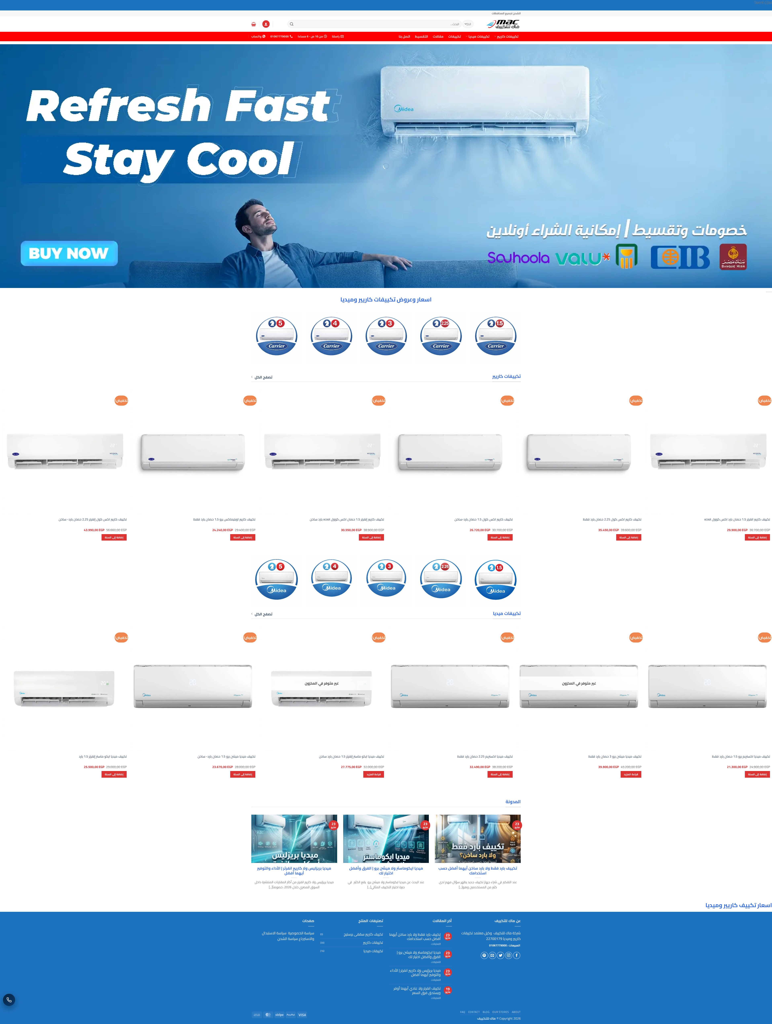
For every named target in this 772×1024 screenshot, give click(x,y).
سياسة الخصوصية (300, 933)
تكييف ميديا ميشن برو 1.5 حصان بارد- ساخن (226, 756)
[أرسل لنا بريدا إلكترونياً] (492, 955)
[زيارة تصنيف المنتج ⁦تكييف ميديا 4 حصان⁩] (331, 580)
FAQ (462, 1012)
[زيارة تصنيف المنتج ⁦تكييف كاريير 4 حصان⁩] (331, 337)
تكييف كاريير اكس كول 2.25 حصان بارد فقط (612, 519)
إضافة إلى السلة (757, 537)
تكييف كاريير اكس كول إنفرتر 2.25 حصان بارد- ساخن (93, 519)
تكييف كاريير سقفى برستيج (363, 934)
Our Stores (500, 1012)
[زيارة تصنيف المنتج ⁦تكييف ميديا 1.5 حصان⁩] (495, 580)
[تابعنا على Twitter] (500, 955)
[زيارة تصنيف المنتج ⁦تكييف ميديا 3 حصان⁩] (386, 580)
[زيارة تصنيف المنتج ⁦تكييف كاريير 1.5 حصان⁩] (495, 337)
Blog (486, 1012)
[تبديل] (322, 942)
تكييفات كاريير (507, 36)
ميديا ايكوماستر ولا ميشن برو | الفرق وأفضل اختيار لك (386, 871)
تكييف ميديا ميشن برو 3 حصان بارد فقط (614, 756)
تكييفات (454, 36)
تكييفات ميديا (478, 36)
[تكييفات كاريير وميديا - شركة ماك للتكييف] (500, 24)
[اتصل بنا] (9, 1000)
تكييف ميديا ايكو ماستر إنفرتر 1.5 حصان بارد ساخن (351, 756)
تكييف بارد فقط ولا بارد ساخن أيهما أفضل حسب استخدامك (477, 871)
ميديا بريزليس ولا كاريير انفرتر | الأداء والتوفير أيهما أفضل (294, 871)
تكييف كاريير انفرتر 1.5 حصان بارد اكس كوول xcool (737, 519)
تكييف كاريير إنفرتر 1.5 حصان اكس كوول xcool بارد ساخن (347, 519)
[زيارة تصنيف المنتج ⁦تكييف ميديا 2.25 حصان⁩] (440, 580)
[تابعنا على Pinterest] (484, 955)
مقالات (438, 36)
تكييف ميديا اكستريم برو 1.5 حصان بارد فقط (741, 756)
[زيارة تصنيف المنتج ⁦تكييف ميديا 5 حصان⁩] (276, 580)
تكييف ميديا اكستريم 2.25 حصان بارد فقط (485, 756)
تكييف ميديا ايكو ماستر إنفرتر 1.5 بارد (103, 756)
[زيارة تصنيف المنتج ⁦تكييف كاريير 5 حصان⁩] (276, 337)
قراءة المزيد (631, 774)
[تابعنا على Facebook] (516, 955)
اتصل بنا (404, 36)
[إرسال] (292, 24)
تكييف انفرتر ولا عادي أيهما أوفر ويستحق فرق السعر (417, 990)
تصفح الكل (263, 377)
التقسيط (421, 36)
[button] (266, 24)
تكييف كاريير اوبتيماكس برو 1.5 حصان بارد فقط (224, 519)
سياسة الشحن (287, 938)
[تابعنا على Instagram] (508, 955)
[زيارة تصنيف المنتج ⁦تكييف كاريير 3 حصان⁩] (386, 337)
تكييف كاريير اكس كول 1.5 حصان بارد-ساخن (484, 519)
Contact (474, 1012)
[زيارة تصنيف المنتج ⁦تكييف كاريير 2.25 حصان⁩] (440, 337)
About (516, 1012)
